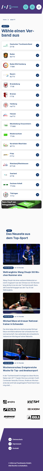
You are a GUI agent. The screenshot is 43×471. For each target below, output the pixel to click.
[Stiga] (9, 409)
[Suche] (25, 7)
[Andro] (9, 402)
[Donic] (9, 417)
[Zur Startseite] (10, 7)
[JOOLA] (33, 417)
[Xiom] (33, 409)
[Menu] (39, 7)
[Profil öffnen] (32, 7)
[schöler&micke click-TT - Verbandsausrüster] (22, 204)
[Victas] (33, 402)
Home (4, 19)
